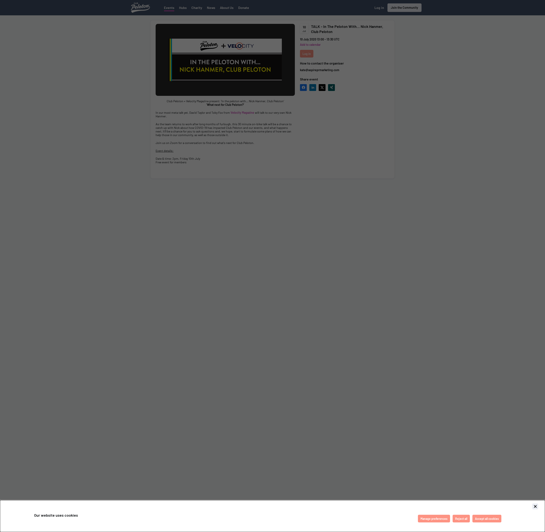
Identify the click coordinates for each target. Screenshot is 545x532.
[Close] (535, 506)
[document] (272, 516)
